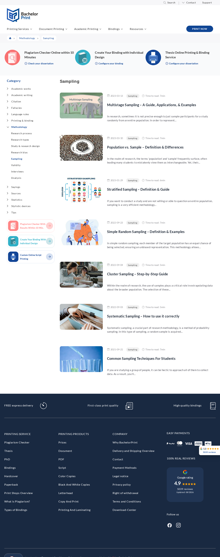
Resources (136, 28)
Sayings (15, 186)
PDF (61, 459)
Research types (20, 139)
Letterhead (65, 493)
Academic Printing (86, 28)
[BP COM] (22, 21)
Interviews (17, 171)
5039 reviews (185, 488)
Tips (13, 212)
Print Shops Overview (18, 493)
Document (65, 450)
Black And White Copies (74, 484)
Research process (21, 133)
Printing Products (73, 434)
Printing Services (18, 28)
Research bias (19, 152)
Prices (62, 442)
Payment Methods (125, 467)
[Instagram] (178, 524)
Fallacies (16, 107)
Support (207, 2)
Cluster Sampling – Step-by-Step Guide (137, 274)
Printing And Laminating (74, 509)
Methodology (19, 126)
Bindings (114, 28)
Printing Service (17, 434)
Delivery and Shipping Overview (134, 450)
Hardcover (11, 476)
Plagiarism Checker (16, 442)
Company (120, 434)
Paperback (11, 484)
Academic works (21, 88)
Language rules (20, 114)
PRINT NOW (199, 28)
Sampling (16, 158)
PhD (7, 459)
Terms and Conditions (127, 501)
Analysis (16, 177)
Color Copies (67, 476)
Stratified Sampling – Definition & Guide (138, 189)
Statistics (16, 199)
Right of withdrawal (125, 493)
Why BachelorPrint (125, 442)
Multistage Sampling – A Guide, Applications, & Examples (151, 105)
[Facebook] (169, 524)
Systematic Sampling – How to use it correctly (143, 316)
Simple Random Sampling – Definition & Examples (146, 232)
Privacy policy (122, 484)
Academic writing (21, 95)
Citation (16, 101)
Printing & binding (22, 120)
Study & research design (25, 146)
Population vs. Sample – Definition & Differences (145, 147)
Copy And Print (68, 501)
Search (171, 2)
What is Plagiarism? (17, 501)
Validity (15, 165)
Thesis (8, 450)
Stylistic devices (21, 206)
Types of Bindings (15, 509)
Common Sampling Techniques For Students (141, 358)
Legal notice (120, 476)
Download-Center (124, 509)
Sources (16, 193)
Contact (191, 2)
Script (62, 467)
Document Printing (51, 28)
